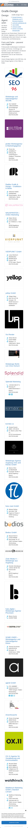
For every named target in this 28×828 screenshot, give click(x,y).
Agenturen (12, 35)
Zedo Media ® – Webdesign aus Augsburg (12, 561)
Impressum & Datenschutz (17, 826)
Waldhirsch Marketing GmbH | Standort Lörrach (14, 790)
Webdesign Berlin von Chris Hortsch (13, 365)
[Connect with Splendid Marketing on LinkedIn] (12, 394)
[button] (26, 810)
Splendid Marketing (13, 382)
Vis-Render (10, 335)
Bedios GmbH (11, 532)
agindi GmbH (11, 683)
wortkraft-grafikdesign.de (19, 23)
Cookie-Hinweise (7, 826)
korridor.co (10, 424)
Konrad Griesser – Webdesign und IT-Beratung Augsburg (17, 19)
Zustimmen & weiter (14, 822)
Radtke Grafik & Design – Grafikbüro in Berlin (13, 186)
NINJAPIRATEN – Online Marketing (13, 214)
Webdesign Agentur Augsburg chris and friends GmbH (13, 463)
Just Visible (15, 25)
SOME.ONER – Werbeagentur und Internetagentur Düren (13, 640)
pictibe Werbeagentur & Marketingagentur (14, 145)
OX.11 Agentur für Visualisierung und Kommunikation (13, 758)
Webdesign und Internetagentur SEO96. (12, 99)
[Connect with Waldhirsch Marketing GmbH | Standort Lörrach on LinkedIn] (9, 808)
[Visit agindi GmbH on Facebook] (9, 696)
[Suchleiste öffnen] (17, 5)
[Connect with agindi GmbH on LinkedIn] (12, 696)
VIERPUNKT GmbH (13, 252)
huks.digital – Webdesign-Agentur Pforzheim (13, 611)
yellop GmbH (11, 293)
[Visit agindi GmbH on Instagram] (14, 696)
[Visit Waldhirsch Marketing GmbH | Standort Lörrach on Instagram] (12, 808)
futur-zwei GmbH (12, 506)
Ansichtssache (11, 715)
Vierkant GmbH (16, 27)
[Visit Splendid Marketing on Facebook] (9, 394)
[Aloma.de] (7, 5)
